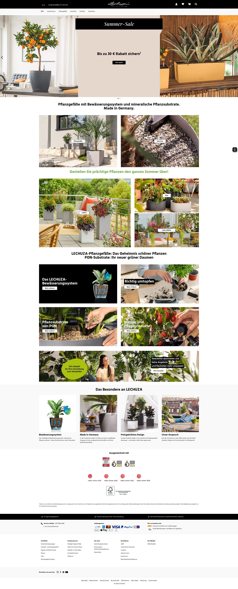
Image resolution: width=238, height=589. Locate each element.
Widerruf (70, 556)
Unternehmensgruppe (48, 544)
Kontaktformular (73, 553)
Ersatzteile (91, 11)
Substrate (73, 11)
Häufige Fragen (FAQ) (74, 544)
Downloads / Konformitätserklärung (101, 548)
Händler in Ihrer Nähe (74, 550)
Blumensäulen (104, 581)
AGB (122, 544)
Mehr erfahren (50, 288)
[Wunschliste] (183, 5)
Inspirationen (51, 11)
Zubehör (82, 11)
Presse (43, 553)
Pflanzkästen (125, 581)
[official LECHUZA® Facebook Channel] (60, 572)
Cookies (123, 550)
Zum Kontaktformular (51, 527)
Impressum (124, 556)
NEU (42, 11)
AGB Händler (152, 544)
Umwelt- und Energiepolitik (50, 547)
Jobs (42, 556)
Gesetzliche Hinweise (128, 547)
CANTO (84, 213)
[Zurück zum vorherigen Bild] (2, 58)
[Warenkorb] (189, 5)
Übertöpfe (84, 581)
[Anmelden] (176, 5)
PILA (166, 195)
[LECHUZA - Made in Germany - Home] (119, 4)
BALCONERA (166, 230)
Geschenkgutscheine (101, 544)
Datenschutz (125, 553)
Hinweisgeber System (48, 559)
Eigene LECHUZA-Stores (48, 550)
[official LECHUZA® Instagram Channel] (58, 572)
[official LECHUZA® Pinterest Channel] (63, 572)
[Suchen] (196, 5)
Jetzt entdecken (119, 62)
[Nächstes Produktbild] (236, 58)
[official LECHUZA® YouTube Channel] (66, 572)
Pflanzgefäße (63, 11)
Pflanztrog (143, 581)
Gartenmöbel (152, 581)
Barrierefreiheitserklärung (129, 559)
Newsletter (97, 552)
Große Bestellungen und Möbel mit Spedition (167, 529)
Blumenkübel (115, 581)
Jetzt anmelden (158, 371)
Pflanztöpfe (134, 581)
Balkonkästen (93, 581)
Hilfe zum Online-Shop (75, 547)
